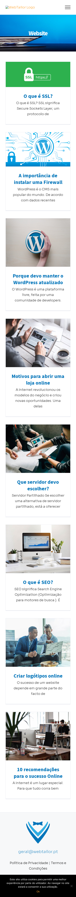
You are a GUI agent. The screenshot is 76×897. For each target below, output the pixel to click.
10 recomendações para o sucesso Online (38, 736)
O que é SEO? (38, 549)
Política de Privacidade (29, 863)
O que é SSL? (38, 74)
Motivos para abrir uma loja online (38, 343)
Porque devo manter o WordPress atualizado (38, 242)
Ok (38, 891)
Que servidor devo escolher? (38, 448)
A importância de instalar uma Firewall (38, 149)
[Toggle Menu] (68, 7)
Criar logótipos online (38, 642)
